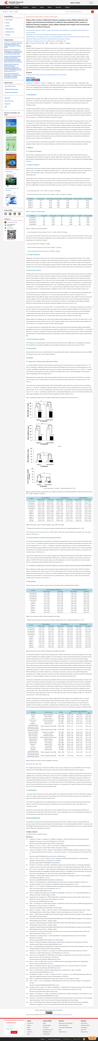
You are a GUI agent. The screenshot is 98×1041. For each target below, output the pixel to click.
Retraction (83, 1029)
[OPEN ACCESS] (75, 2)
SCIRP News (66, 1039)
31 (34, 764)
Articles (16, 7)
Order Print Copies (63, 1025)
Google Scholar (51, 856)
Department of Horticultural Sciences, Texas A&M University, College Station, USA (46, 41)
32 (37, 764)
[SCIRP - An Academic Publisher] (13, 2)
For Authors (46, 1027)
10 (76, 123)
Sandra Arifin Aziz (81, 30)
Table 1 (68, 168)
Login (91, 2)
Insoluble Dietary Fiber (51, 74)
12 (41, 127)
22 (81, 663)
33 (40, 764)
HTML (46, 43)
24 (41, 702)
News (42, 7)
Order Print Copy (9, 101)
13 (27, 910)
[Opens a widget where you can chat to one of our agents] (92, 1038)
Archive (8, 25)
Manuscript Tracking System (66, 1023)
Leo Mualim (73, 30)
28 (35, 782)
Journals (25, 7)
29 (27, 764)
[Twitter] (6, 213)
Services (58, 7)
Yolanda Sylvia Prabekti (52, 30)
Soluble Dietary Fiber (41, 74)
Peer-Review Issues (48, 1029)
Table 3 (49, 373)
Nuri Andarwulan (30, 30)
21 (50, 671)
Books (34, 7)
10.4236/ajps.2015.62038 (35, 43)
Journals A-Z (30, 1023)
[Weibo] (19, 213)
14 (44, 127)
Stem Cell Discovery (10, 152)
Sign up (42, 1039)
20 (79, 663)
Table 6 (43, 684)
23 (44, 681)
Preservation (84, 1027)
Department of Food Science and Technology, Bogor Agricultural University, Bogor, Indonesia (49, 34)
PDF (43, 43)
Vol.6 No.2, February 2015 (50, 16)
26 (32, 782)
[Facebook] (10, 213)
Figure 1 (28, 381)
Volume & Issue (62, 1031)
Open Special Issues (10, 86)
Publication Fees (10, 31)
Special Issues (46, 1034)
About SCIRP (47, 1021)
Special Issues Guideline (11, 92)
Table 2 (32, 170)
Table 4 (79, 547)
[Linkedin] (15, 213)
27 (27, 974)
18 (58, 342)
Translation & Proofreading (65, 1027)
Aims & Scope (9, 19)
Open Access (84, 1023)
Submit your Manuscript (54, 1039)
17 (56, 327)
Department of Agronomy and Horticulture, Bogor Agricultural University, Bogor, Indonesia (48, 38)
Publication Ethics (85, 1025)
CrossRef (56, 843)
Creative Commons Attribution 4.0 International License (60, 1014)
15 (90, 266)
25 (32, 775)
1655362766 (10, 228)
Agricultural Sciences (11, 117)
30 (30, 764)
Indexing (8, 34)
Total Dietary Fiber (30, 74)
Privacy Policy (84, 1031)
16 (66, 273)
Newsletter (7, 98)
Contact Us (7, 103)
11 (78, 123)
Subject (29, 1025)
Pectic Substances (62, 74)
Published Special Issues (11, 89)
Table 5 (40, 560)
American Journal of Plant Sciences (34, 16)
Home (8, 7)
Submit (67, 7)
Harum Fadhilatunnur (64, 30)
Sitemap (29, 1029)
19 (74, 342)
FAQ (6, 106)
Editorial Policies (47, 1025)
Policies (83, 1021)
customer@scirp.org (12, 222)
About (49, 7)
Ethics (44, 1023)
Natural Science (9, 134)
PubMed (61, 843)
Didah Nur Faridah (40, 30)
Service (61, 1021)
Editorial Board (9, 28)
